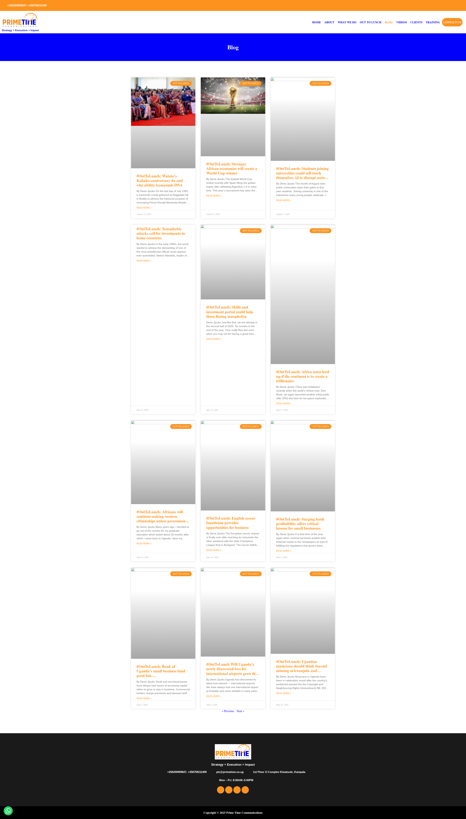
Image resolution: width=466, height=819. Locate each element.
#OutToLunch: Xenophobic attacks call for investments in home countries (161, 233)
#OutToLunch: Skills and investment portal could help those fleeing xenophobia (229, 311)
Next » (240, 711)
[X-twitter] (444, 5)
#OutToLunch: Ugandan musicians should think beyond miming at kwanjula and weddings (301, 668)
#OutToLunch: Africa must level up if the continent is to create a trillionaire (302, 376)
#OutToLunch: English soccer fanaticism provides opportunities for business (230, 522)
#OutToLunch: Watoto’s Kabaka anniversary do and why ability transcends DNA (160, 180)
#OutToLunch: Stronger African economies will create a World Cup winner (231, 168)
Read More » (144, 208)
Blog (389, 22)
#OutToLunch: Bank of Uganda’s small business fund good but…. (161, 671)
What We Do (347, 22)
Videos (401, 22)
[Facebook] (436, 5)
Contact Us (452, 22)
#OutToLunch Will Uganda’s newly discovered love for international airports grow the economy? (231, 671)
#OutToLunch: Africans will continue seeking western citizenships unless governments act (162, 518)
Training (433, 22)
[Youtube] (452, 5)
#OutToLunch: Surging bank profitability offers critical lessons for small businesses (300, 523)
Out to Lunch (370, 22)
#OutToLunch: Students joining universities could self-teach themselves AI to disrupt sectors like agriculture (302, 175)
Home (316, 22)
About (329, 22)
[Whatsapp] (460, 5)
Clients (416, 22)
